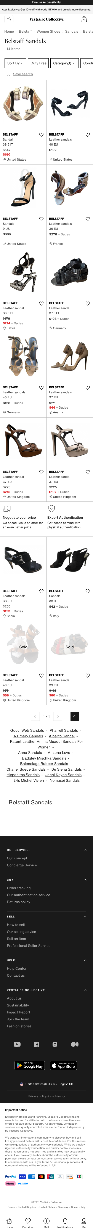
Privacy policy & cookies (45, 1096)
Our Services (19, 850)
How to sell (16, 924)
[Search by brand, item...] (8, 19)
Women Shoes (48, 31)
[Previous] (35, 716)
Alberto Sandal (62, 736)
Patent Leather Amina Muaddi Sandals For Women (46, 744)
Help (11, 960)
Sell (11, 917)
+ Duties (64, 234)
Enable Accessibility (46, 2)
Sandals (71, 31)
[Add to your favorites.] (41, 135)
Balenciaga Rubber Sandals (44, 763)
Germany (63, 1207)
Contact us (16, 975)
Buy (10, 880)
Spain (74, 1207)
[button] (84, 19)
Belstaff (25, 31)
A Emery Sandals (28, 736)
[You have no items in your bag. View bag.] (84, 19)
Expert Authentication (65, 517)
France (11, 1207)
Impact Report (18, 1012)
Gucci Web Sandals (27, 730)
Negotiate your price (19, 517)
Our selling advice (21, 931)
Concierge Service (22, 865)
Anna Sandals (30, 752)
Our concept (17, 858)
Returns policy (18, 901)
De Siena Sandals (66, 769)
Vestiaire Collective (26, 990)
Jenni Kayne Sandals (63, 775)
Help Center (16, 968)
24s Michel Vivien (28, 780)
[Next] (57, 716)
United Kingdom (27, 1207)
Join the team (18, 1019)
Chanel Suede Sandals (26, 769)
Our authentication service (28, 894)
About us (14, 998)
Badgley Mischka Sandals (44, 758)
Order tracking (19, 888)
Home (9, 31)
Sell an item (16, 938)
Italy (83, 1207)
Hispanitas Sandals (23, 775)
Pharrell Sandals (64, 730)
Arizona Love (59, 752)
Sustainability (18, 1005)
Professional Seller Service (28, 945)
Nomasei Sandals (65, 780)
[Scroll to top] (75, 716)
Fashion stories (19, 1026)
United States (47, 1207)
